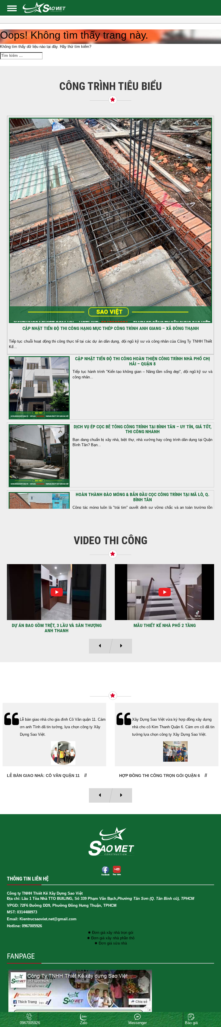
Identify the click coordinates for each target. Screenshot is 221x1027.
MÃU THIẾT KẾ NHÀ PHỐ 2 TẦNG (165, 625)
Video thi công (110, 540)
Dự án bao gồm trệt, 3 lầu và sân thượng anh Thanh (57, 628)
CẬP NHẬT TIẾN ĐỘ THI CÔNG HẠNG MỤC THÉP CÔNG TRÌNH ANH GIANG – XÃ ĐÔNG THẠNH (110, 328)
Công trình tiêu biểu (110, 86)
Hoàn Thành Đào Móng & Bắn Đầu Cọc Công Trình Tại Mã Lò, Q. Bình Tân (142, 497)
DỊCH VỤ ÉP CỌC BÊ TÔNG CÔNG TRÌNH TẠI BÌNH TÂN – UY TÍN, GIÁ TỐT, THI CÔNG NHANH (143, 429)
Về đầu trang (206, 1002)
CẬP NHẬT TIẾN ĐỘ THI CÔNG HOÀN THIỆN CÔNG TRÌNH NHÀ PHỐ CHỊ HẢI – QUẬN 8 (142, 361)
